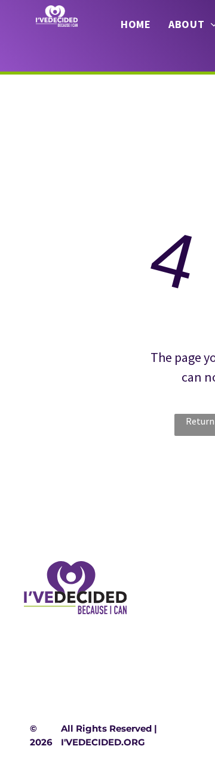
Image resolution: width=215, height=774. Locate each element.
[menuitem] (135, 24)
